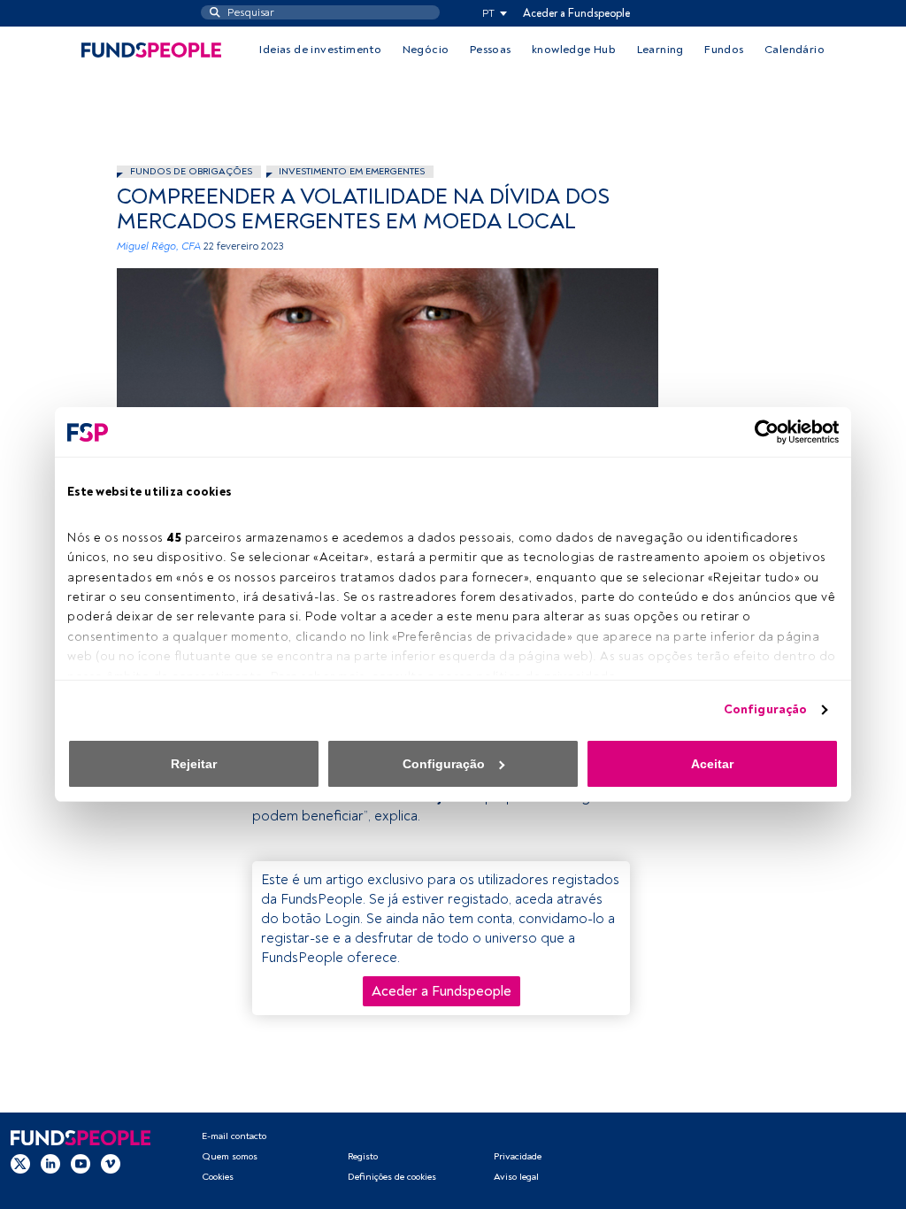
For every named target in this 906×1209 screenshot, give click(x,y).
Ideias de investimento (320, 49)
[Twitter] (20, 1164)
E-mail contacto (234, 1136)
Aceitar (712, 764)
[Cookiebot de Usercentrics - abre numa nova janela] (761, 432)
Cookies (218, 1176)
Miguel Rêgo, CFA (159, 246)
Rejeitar (194, 764)
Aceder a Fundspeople (576, 13)
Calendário (794, 49)
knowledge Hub (574, 49)
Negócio (426, 49)
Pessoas (490, 49)
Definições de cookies (392, 1176)
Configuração (765, 709)
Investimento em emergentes (352, 171)
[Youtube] (80, 1164)
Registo (363, 1156)
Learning (660, 49)
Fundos (723, 49)
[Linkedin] (50, 1164)
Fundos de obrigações (191, 171)
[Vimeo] (110, 1164)
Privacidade (517, 1156)
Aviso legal (516, 1176)
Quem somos (229, 1156)
